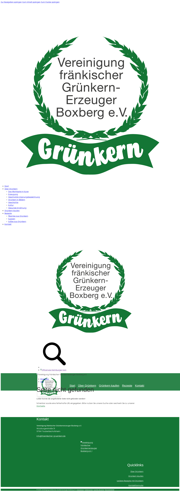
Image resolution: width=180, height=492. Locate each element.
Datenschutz (89, 490)
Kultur (11, 205)
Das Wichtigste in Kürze (18, 191)
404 (42, 382)
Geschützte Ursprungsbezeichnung (24, 197)
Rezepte (8, 213)
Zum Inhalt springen (31, 2)
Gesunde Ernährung (17, 208)
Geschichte (13, 202)
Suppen (11, 219)
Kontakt (7, 224)
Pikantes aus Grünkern (18, 216)
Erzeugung (13, 194)
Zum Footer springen (50, 2)
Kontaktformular (136, 485)
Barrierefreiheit (109, 490)
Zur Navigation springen (11, 2)
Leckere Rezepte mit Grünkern (130, 481)
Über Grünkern (11, 189)
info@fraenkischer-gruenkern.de (51, 436)
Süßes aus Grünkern (17, 221)
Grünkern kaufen (12, 210)
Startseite (44, 379)
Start (6, 186)
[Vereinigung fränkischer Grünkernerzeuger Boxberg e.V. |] (90, 449)
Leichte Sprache (99, 490)
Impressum (80, 490)
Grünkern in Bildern (16, 200)
